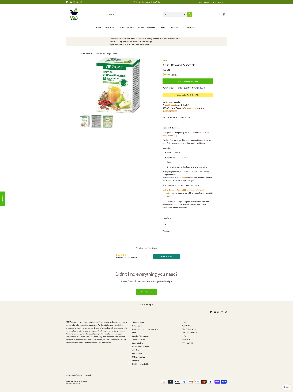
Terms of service (138, 340)
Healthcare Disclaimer (140, 347)
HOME (184, 322)
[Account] (219, 14)
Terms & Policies (84, 343)
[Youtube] (71, 2)
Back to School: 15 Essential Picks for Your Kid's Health (183, 190)
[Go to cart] (224, 14)
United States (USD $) (206, 2)
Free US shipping (171, 105)
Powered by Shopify (73, 384)
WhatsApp (188, 108)
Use (164, 224)
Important (167, 218)
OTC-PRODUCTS (188, 329)
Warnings (166, 231)
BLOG (184, 336)
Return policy (137, 326)
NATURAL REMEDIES (190, 333)
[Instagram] (74, 2)
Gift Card (135, 350)
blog (169, 193)
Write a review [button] (166, 256)
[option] (118, 85)
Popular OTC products (140, 336)
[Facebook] (67, 2)
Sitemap (135, 361)
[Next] (153, 85)
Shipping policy (138, 322)
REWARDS (186, 340)
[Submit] (189, 14)
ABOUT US (186, 326)
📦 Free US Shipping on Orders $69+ (146, 2)
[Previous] (83, 85)
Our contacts (137, 354)
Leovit (165, 60)
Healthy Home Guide (140, 364)
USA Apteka (83, 381)
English (220, 2)
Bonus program (171, 111)
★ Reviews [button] (2, 198)
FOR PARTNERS (188, 343)
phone (196, 108)
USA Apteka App (138, 357)
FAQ (134, 333)
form (185, 177)
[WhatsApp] (77, 2)
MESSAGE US (146, 292)
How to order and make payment (145, 329)
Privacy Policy (137, 343)
